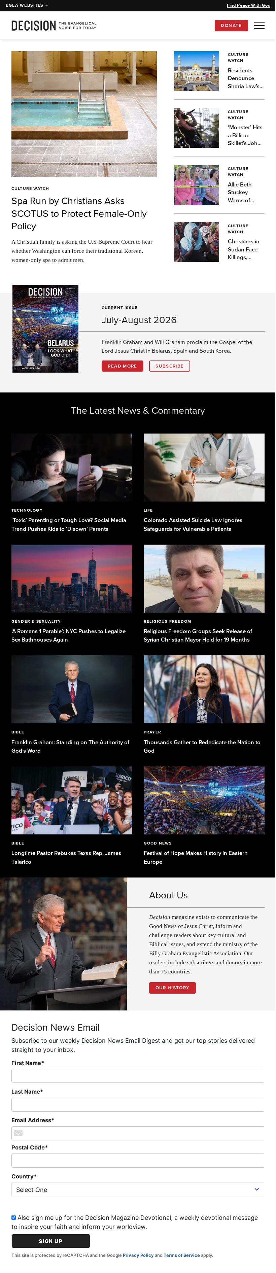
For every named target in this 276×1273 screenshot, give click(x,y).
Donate (231, 25)
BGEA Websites (24, 5)
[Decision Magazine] (54, 25)
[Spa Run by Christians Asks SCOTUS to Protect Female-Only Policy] (81, 114)
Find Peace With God (248, 5)
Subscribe (170, 366)
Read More (122, 366)
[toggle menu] (259, 25)
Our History (170, 981)
